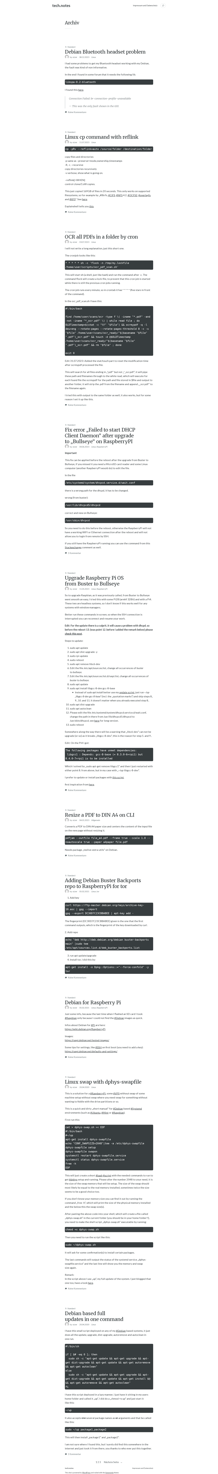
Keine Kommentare (77, 112)
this (91, 206)
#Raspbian (71, 1017)
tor (98, 891)
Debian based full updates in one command (94, 1316)
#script (107, 1175)
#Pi (93, 1025)
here (80, 89)
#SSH (98, 1047)
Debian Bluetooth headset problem (105, 52)
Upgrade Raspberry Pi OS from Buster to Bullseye (94, 581)
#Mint (104, 1112)
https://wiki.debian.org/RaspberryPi (85, 1029)
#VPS (116, 1093)
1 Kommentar (74, 553)
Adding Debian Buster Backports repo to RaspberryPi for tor (103, 883)
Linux (93, 57)
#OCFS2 (132, 195)
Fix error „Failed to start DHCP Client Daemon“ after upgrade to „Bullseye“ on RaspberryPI (100, 435)
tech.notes (61, 5)
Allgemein (95, 820)
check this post (73, 633)
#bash (99, 1175)
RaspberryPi (102, 446)
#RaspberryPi (98, 1093)
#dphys (73, 1179)
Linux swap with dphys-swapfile (103, 1082)
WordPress (86, 1473)
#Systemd (136, 1108)
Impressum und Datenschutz (145, 5)
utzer (75, 57)
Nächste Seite (113, 1462)
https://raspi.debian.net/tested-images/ (87, 1040)
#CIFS (111, 195)
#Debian (119, 1017)
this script (118, 777)
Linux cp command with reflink (102, 137)
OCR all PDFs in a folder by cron (101, 237)
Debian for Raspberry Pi (93, 1002)
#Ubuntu (95, 1112)
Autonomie (109, 1473)
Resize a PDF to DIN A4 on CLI (99, 815)
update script (126, 692)
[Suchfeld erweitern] (163, 6)
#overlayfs (144, 195)
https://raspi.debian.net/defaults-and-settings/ (91, 1051)
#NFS (119, 195)
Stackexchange (73, 547)
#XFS (73, 199)
